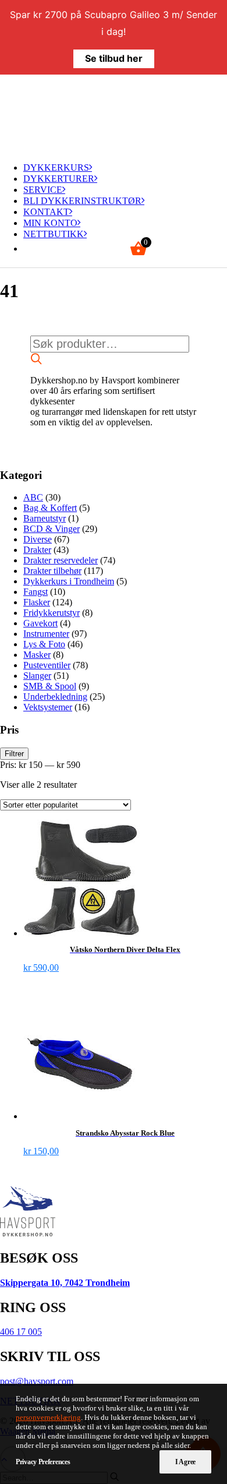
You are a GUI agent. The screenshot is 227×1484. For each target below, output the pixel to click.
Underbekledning (55, 697)
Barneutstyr (44, 518)
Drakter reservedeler (60, 560)
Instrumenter (46, 634)
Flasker (36, 602)
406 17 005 (21, 1332)
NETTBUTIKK (53, 234)
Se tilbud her (114, 58)
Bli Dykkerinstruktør (82, 201)
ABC (33, 497)
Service (42, 190)
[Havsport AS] (113, 113)
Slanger (37, 676)
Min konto (50, 223)
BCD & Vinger (51, 529)
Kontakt (46, 212)
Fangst (35, 592)
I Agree (185, 1462)
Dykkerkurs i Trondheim (68, 581)
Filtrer (14, 753)
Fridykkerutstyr (51, 613)
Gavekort (40, 623)
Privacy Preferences (43, 1462)
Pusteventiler (46, 665)
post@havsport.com (36, 1381)
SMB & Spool (49, 686)
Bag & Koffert (50, 508)
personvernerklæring (48, 1417)
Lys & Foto (44, 644)
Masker (37, 655)
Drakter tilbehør (52, 571)
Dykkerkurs (56, 167)
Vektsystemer (47, 707)
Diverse (37, 539)
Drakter (37, 550)
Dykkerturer (58, 179)
